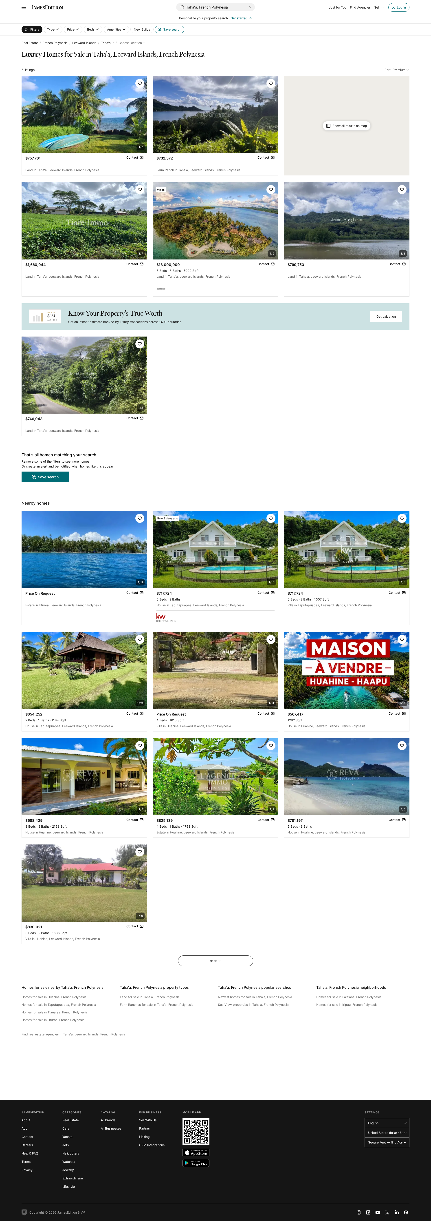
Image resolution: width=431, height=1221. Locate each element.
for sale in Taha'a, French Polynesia (150, 997)
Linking (144, 1137)
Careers (27, 1145)
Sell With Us (147, 1120)
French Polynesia (55, 43)
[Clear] (250, 7)
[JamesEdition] (47, 7)
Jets (65, 1145)
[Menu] (23, 7)
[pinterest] (406, 1212)
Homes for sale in (54, 997)
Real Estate (30, 43)
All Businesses (111, 1128)
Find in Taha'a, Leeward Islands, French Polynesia (73, 1034)
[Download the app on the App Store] (196, 1153)
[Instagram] (359, 1212)
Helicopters (70, 1153)
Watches (68, 1161)
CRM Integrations (152, 1145)
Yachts (67, 1137)
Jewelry (68, 1170)
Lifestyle (68, 1186)
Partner (144, 1128)
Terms (26, 1161)
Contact (27, 1137)
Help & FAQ (30, 1153)
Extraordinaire (72, 1178)
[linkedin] (396, 1212)
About (26, 1120)
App (25, 1128)
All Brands (108, 1120)
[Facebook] (368, 1212)
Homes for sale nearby (62, 987)
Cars (65, 1128)
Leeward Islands (84, 43)
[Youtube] (377, 1212)
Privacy (27, 1170)
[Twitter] (387, 1212)
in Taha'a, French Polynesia (253, 1004)
